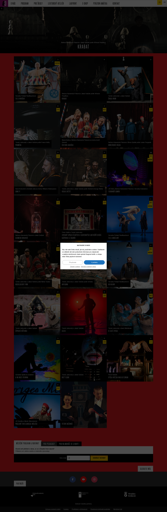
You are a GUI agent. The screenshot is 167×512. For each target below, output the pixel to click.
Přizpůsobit (72, 262)
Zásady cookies (75, 267)
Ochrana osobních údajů (88, 267)
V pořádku (94, 262)
